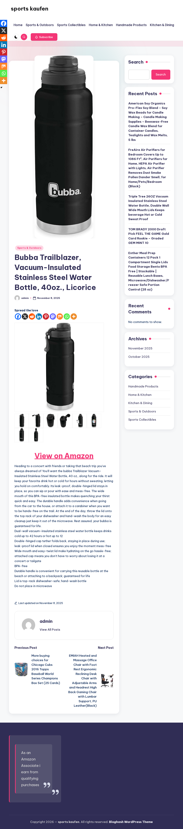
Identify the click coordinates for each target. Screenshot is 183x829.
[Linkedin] (39, 316)
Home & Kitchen (140, 395)
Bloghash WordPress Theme (131, 822)
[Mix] (60, 316)
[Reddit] (32, 316)
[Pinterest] (46, 316)
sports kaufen (29, 8)
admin (46, 621)
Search (136, 62)
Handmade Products (143, 386)
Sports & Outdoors (29, 248)
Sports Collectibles (142, 420)
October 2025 (139, 357)
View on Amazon (63, 455)
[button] (44, 37)
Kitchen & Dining (140, 403)
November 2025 (140, 348)
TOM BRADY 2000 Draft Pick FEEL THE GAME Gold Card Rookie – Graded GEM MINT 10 (148, 236)
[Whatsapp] (67, 316)
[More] (74, 316)
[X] (25, 316)
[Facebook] (18, 316)
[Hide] (1, 87)
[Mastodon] (53, 316)
